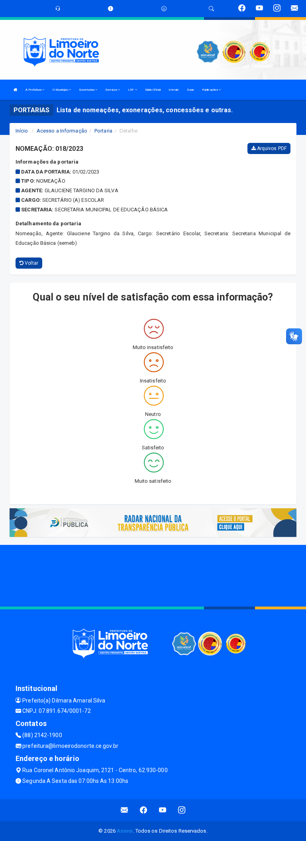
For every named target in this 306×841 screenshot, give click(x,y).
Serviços (111, 90)
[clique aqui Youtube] (163, 810)
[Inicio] (16, 90)
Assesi (125, 831)
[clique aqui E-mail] (124, 810)
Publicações (210, 90)
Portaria (103, 131)
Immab (174, 90)
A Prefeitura (34, 90)
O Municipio (61, 90)
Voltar (31, 263)
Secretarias (87, 90)
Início (22, 131)
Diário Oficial (153, 90)
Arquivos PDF (271, 148)
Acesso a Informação (62, 131)
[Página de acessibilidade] (164, 9)
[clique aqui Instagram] (182, 810)
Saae (190, 90)
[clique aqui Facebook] (144, 810)
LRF (131, 90)
